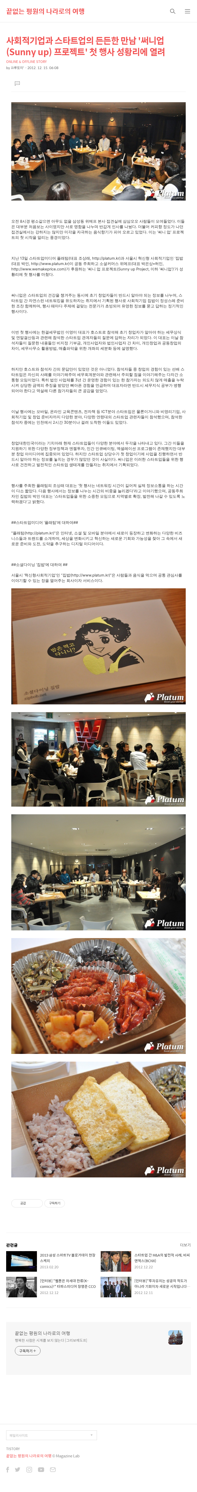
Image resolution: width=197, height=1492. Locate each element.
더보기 (185, 1245)
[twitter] (18, 1470)
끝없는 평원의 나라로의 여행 (45, 11)
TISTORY (13, 1448)
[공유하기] (30, 1203)
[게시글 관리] (37, 1203)
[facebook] (7, 1470)
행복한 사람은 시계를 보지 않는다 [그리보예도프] (51, 1340)
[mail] (53, 1470)
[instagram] (29, 1470)
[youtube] (41, 1470)
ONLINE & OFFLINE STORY (26, 61)
